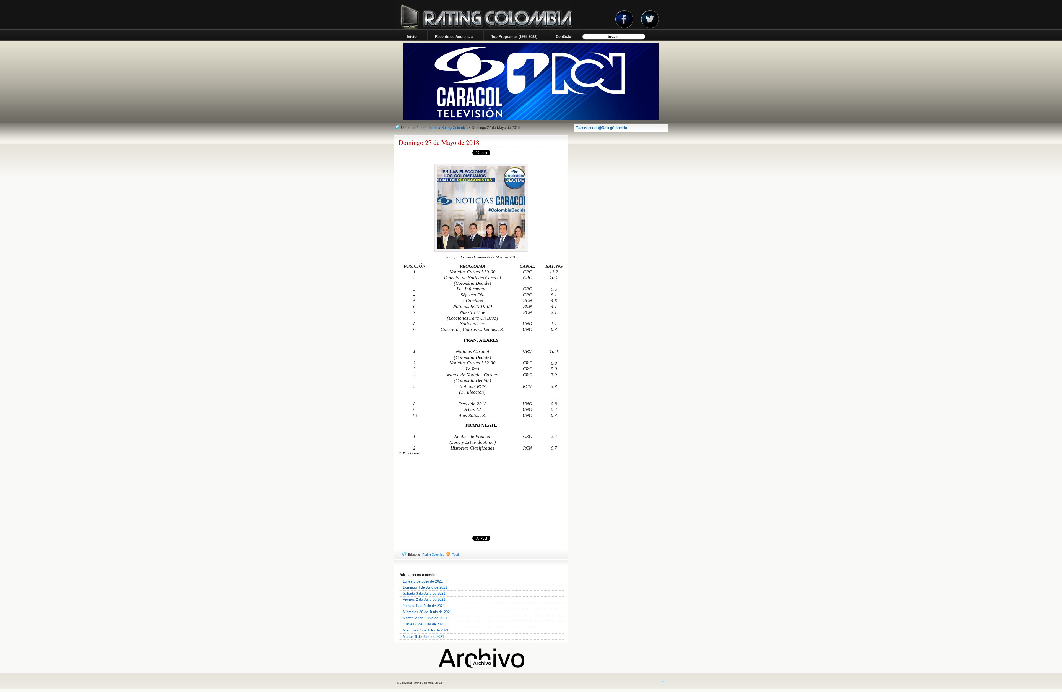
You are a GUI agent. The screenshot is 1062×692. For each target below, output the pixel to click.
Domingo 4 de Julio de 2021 (425, 587)
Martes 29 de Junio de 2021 (425, 618)
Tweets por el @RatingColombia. (602, 128)
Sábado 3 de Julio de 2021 (424, 593)
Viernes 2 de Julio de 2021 (424, 599)
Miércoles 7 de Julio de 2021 (426, 630)
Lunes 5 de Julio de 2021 (423, 581)
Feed (455, 554)
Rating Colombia (454, 128)
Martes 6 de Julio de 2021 (423, 636)
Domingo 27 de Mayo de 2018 (439, 142)
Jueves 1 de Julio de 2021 (424, 606)
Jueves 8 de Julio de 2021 (424, 624)
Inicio (433, 128)
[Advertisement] (481, 495)
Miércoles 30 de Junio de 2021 (427, 612)
